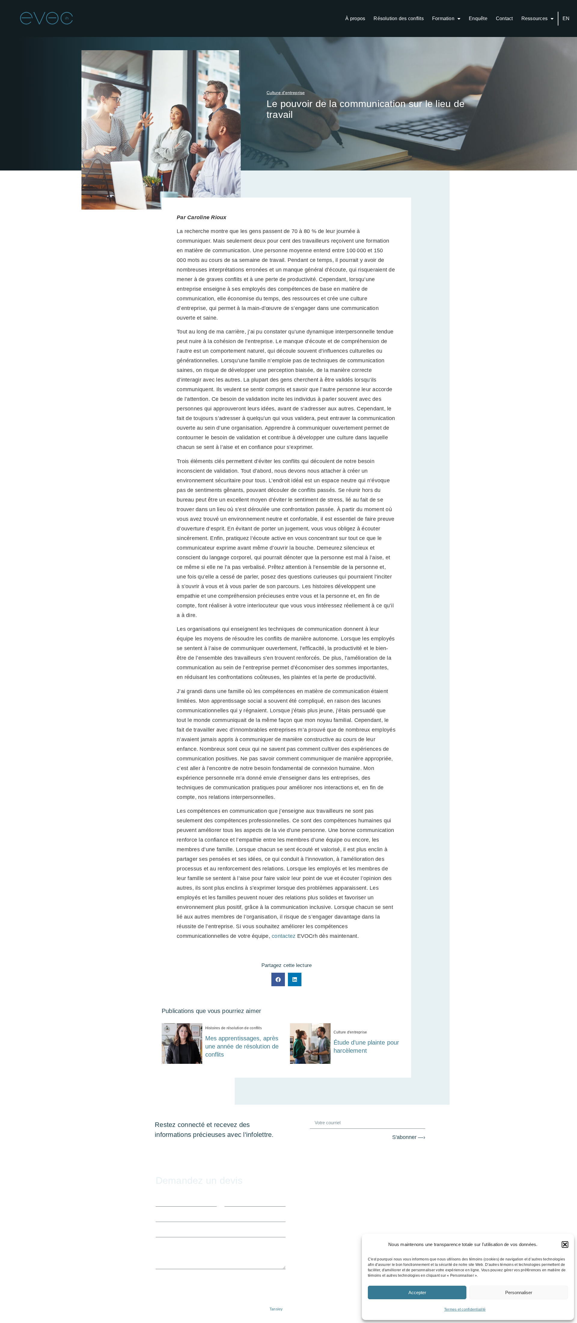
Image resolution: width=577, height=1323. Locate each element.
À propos (355, 18)
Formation (443, 18)
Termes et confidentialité (465, 1309)
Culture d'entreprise (350, 1032)
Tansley (276, 1309)
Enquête (478, 18)
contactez (283, 936)
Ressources (534, 18)
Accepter (417, 1292)
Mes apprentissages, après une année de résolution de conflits (242, 1046)
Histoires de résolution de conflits (233, 1028)
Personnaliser (518, 1292)
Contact (504, 18)
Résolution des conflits (399, 18)
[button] (565, 1245)
